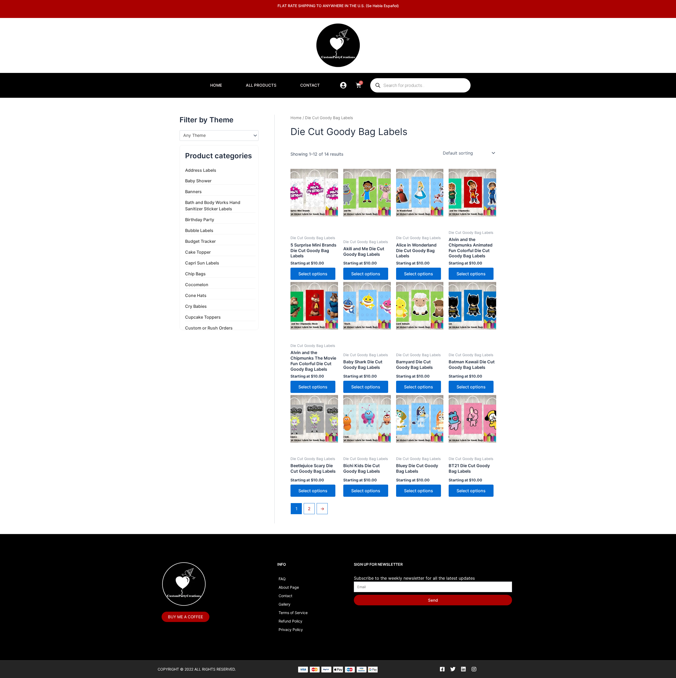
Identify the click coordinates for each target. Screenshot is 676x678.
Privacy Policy (291, 629)
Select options (312, 273)
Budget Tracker (200, 241)
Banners (193, 191)
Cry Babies (196, 306)
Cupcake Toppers (203, 317)
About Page (289, 587)
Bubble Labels (199, 230)
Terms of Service (293, 612)
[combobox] (219, 135)
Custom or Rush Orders (209, 328)
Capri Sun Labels (202, 263)
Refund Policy (290, 621)
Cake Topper (198, 252)
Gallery (284, 604)
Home (216, 85)
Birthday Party (199, 219)
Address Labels (200, 170)
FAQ (282, 579)
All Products (261, 85)
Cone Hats (195, 295)
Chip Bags (195, 273)
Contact (310, 85)
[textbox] (216, 135)
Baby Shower (198, 180)
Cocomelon (196, 284)
